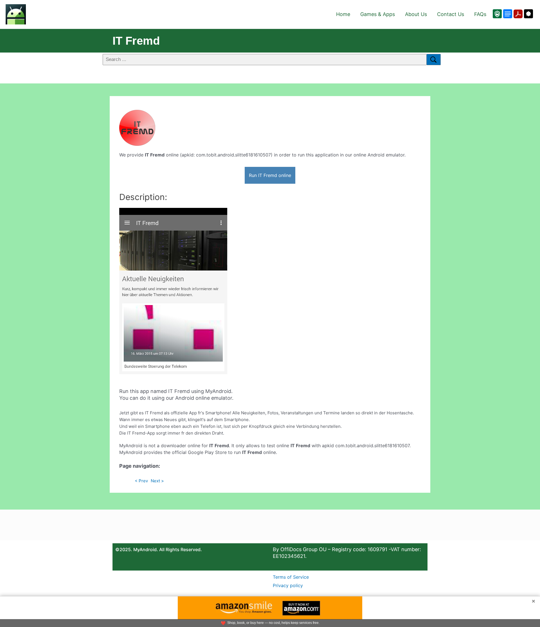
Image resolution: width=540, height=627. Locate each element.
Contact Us (450, 14)
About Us (416, 14)
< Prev (141, 480)
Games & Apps (377, 14)
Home (343, 14)
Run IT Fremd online (270, 175)
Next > (157, 480)
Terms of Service (291, 577)
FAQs (480, 14)
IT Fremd (136, 41)
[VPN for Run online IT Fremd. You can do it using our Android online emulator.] (497, 14)
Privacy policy (288, 585)
